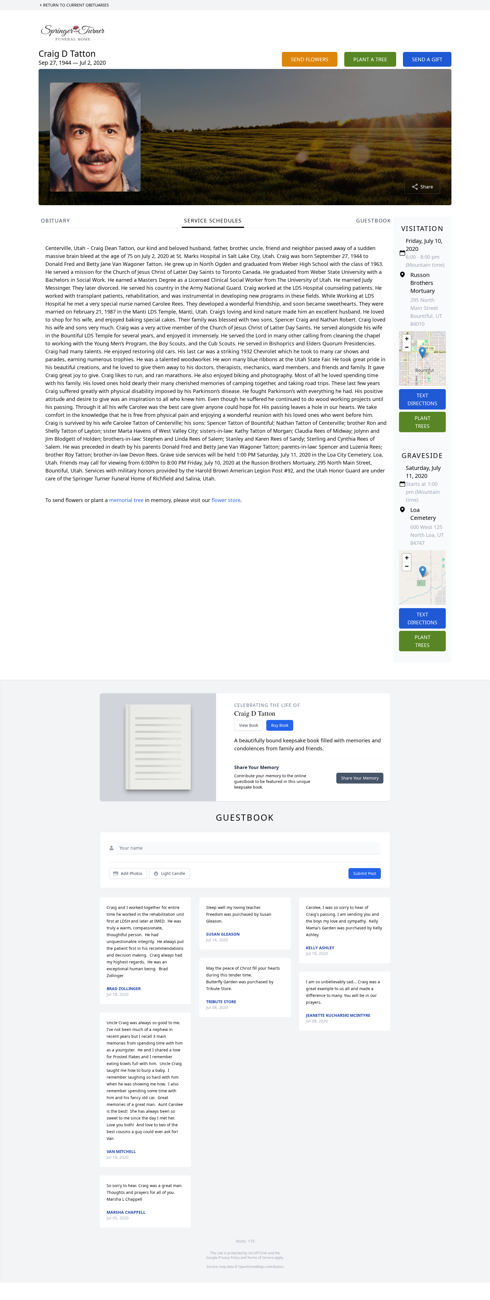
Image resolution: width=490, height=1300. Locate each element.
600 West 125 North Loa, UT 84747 (427, 535)
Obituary (55, 220)
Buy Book (279, 725)
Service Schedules (213, 220)
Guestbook (373, 220)
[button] (422, 352)
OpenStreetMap (251, 1266)
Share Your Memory (360, 778)
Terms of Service (260, 1257)
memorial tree (126, 500)
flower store (226, 500)
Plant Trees (422, 422)
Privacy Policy (229, 1257)
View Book (248, 725)
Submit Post (364, 873)
